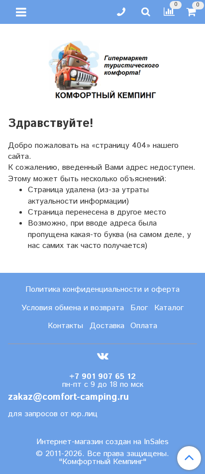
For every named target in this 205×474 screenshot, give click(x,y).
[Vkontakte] (102, 355)
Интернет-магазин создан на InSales (102, 442)
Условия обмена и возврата (72, 308)
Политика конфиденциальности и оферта (102, 289)
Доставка (107, 326)
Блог (139, 308)
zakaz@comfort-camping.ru (68, 397)
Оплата (143, 326)
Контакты (65, 326)
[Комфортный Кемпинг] (102, 67)
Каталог (169, 308)
